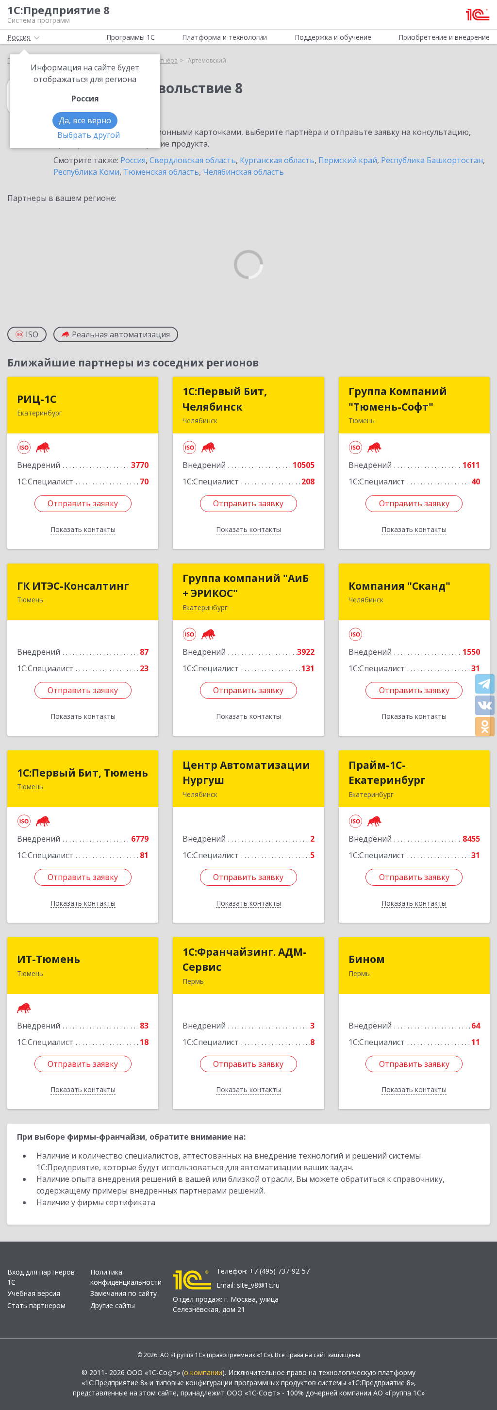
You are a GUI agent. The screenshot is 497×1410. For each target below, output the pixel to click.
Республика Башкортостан (432, 160)
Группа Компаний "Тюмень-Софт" (397, 399)
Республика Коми (86, 171)
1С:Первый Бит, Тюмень (82, 773)
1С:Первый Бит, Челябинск (224, 399)
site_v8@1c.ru (258, 1285)
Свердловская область (192, 160)
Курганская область (277, 160)
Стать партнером (36, 1305)
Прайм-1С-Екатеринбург (387, 772)
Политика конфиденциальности (126, 1277)
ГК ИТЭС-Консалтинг (73, 586)
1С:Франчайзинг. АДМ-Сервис (244, 959)
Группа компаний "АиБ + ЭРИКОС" (245, 585)
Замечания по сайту (123, 1293)
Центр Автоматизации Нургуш (246, 772)
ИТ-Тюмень (48, 959)
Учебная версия (33, 1293)
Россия (133, 160)
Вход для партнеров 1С (41, 1277)
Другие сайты (112, 1305)
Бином (366, 959)
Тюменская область (161, 171)
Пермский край (347, 160)
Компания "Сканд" (399, 586)
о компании (203, 1372)
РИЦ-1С (36, 399)
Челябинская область (243, 171)
